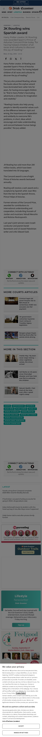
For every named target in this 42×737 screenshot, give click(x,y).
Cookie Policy (20, 693)
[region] (21, 700)
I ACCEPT (21, 726)
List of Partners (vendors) (11, 721)
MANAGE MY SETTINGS (21, 733)
